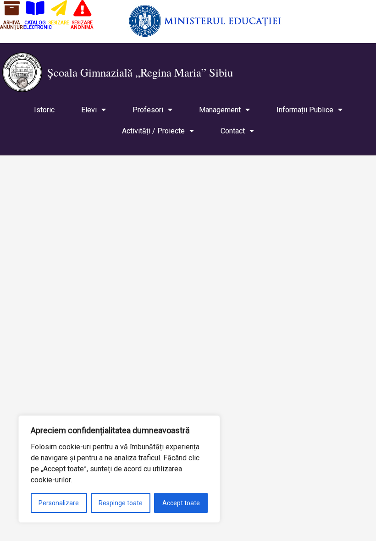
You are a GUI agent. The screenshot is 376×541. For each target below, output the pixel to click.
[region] (119, 469)
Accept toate (181, 503)
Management (220, 109)
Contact (233, 131)
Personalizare (59, 503)
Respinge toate (121, 503)
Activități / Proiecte (153, 131)
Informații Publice (304, 109)
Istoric (44, 109)
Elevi (89, 109)
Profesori (148, 109)
